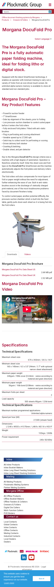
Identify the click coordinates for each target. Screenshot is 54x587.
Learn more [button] (9, 583)
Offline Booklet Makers (14, 499)
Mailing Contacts (11, 533)
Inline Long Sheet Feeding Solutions (20, 470)
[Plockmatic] (21, 5)
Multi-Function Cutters (13, 510)
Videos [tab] (27, 254)
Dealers (7, 542)
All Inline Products (12, 465)
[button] (49, 4)
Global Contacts (11, 524)
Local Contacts (10, 522)
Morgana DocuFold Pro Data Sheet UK (18, 275)
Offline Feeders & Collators (16, 502)
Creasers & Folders (20, 20)
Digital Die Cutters (12, 507)
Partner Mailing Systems (14, 487)
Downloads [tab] (12, 254)
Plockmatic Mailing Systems (16, 484)
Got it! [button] (41, 579)
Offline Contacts (11, 530)
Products (5, 20)
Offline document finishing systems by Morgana (21, 17)
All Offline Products (12, 496)
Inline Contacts (10, 527)
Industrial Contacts (12, 536)
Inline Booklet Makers (13, 467)
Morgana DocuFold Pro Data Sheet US (18, 269)
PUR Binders (9, 513)
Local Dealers (10, 539)
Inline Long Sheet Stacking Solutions (20, 473)
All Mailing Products (12, 482)
